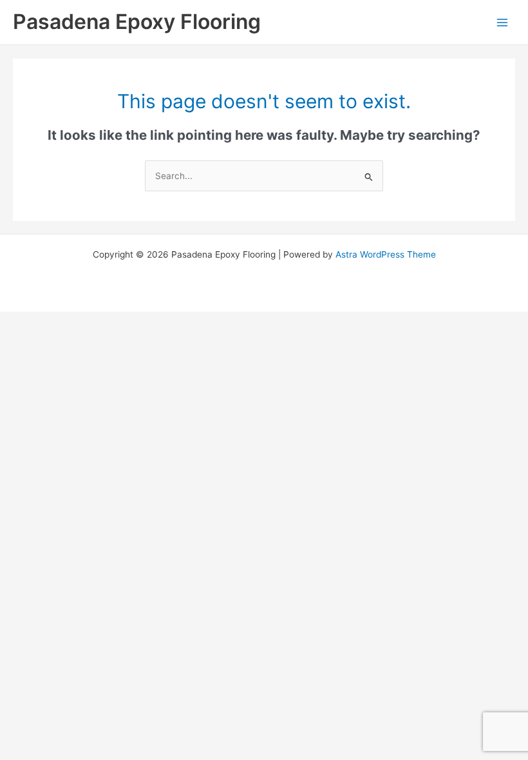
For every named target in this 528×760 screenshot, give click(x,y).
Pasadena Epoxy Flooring (137, 21)
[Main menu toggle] (502, 22)
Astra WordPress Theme (385, 254)
